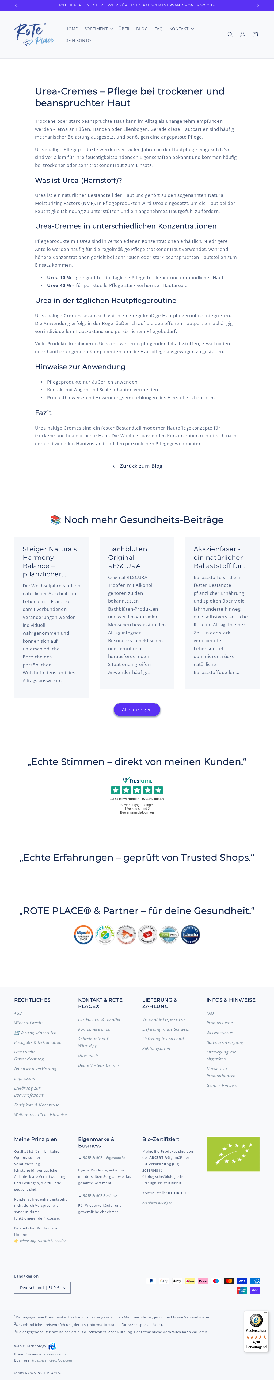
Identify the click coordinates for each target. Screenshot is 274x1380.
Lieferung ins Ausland (163, 1038)
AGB (18, 1013)
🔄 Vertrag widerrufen (35, 1032)
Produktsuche (220, 1022)
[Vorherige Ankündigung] (16, 5)
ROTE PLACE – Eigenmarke (104, 1157)
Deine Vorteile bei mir (99, 1065)
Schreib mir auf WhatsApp (93, 1042)
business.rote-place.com (52, 1360)
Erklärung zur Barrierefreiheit (29, 1091)
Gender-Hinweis (222, 1085)
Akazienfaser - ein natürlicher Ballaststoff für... (220, 557)
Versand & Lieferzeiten (163, 1019)
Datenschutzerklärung (35, 1068)
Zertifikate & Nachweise (36, 1104)
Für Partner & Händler (99, 1019)
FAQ (210, 1013)
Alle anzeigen (137, 709)
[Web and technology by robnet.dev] (52, 1346)
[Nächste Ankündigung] (258, 5)
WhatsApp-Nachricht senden (43, 1240)
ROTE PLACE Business (100, 1195)
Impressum (24, 1078)
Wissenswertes (220, 1032)
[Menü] (265, 1314)
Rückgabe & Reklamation (38, 1042)
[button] (98, 28)
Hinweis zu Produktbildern (221, 1072)
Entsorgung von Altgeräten (222, 1055)
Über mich (88, 1055)
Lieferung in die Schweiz (165, 1029)
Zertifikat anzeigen (157, 1202)
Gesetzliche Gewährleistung (29, 1055)
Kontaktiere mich (94, 1029)
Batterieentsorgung (225, 1042)
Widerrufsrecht (28, 1022)
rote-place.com (56, 1354)
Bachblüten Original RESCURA (127, 557)
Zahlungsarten (156, 1048)
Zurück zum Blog (141, 465)
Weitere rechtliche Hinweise (40, 1114)
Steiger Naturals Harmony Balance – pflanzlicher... (49, 561)
